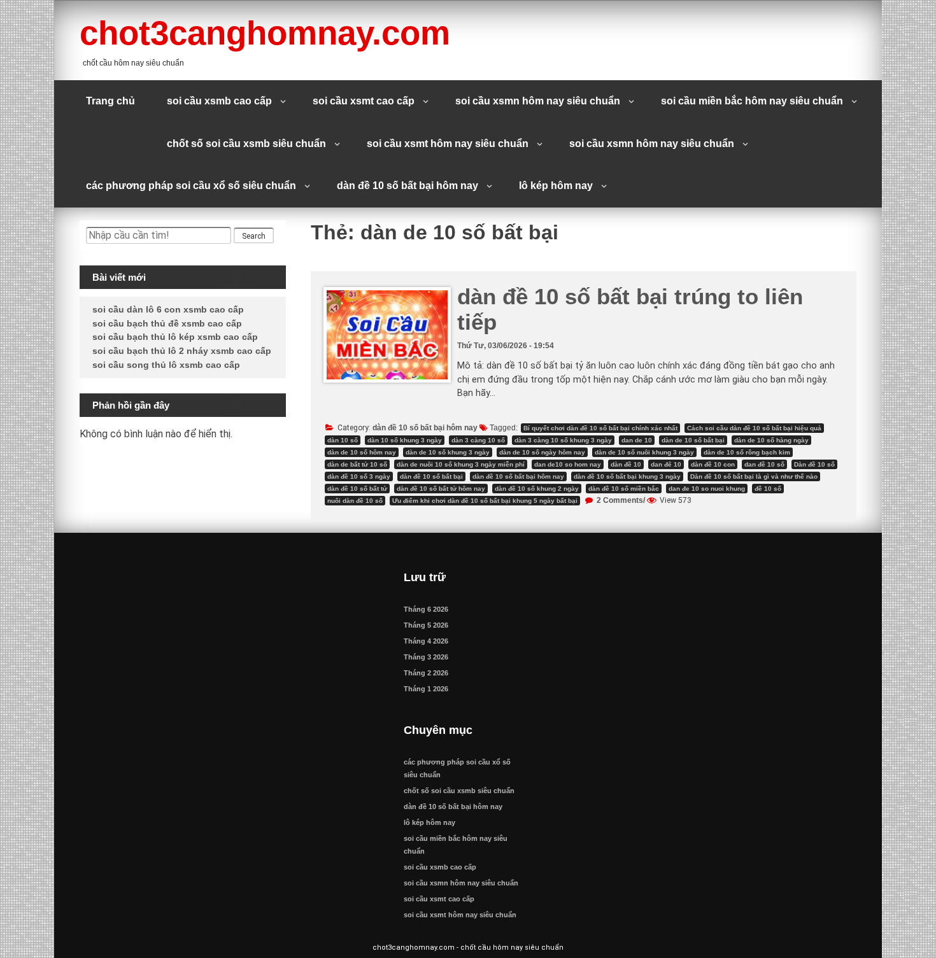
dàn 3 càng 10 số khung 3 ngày (563, 440)
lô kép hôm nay (556, 185)
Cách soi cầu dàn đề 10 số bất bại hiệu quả (754, 428)
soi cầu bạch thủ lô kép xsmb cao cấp (175, 337)
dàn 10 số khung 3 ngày (404, 440)
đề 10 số (768, 488)
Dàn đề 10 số (814, 464)
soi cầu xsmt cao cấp (364, 100)
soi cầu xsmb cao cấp (219, 100)
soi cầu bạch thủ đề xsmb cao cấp (167, 323)
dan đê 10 (666, 464)
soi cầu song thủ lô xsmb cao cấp (166, 365)
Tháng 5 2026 (426, 625)
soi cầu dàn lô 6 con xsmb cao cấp (168, 309)
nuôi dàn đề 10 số (355, 500)
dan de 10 (636, 440)
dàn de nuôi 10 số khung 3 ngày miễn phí (461, 464)
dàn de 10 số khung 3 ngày (448, 452)
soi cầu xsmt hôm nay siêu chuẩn (447, 143)
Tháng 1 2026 (426, 689)
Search (254, 236)
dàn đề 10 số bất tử (357, 488)
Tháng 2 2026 (426, 673)
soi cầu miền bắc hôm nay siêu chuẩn (752, 100)
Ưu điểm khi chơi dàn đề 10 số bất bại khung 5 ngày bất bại (485, 500)
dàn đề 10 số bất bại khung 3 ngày (627, 476)
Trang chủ (110, 100)
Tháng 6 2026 (426, 609)
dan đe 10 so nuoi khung (707, 488)
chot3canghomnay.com (265, 33)
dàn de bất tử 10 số (357, 464)
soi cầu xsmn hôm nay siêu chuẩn (537, 100)
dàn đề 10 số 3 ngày (358, 476)
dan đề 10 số (764, 464)
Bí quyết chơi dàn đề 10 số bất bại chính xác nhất (600, 428)
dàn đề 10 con (713, 464)
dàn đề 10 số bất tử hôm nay (441, 488)
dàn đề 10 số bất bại (431, 476)
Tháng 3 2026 (426, 657)
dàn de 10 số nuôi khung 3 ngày (644, 452)
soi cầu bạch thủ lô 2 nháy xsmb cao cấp (181, 351)
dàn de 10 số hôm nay (361, 452)
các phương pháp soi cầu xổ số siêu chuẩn (191, 185)
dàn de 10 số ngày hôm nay (542, 452)
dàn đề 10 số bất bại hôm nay (407, 185)
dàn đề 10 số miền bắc (623, 488)
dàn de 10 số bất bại (693, 440)
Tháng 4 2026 (426, 641)
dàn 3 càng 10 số (478, 440)
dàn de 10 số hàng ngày (771, 440)
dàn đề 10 (626, 464)
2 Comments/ (620, 500)
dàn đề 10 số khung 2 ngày (537, 488)
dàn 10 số (342, 440)
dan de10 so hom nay (567, 464)
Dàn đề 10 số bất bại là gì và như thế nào (754, 476)
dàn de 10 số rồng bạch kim (747, 452)
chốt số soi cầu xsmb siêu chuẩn (246, 143)
